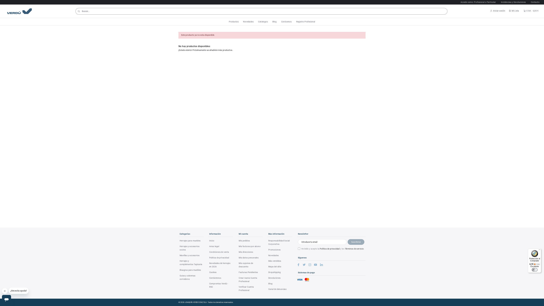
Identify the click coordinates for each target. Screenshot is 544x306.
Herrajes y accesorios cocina (189, 248)
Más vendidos (274, 261)
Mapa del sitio (274, 266)
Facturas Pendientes (248, 272)
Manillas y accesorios (189, 255)
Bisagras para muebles (190, 270)
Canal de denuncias (277, 289)
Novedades (273, 255)
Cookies (213, 272)
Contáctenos (215, 278)
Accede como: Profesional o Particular (478, 2)
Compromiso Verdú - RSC (218, 285)
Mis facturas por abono (250, 246)
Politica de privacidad (219, 258)
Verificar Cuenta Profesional (246, 288)
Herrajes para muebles (190, 241)
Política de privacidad (330, 249)
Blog (270, 283)
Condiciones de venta (219, 252)
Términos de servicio (354, 249)
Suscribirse (356, 242)
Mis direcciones (246, 252)
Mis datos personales (249, 258)
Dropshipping (274, 272)
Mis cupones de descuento (246, 265)
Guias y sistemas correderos (187, 277)
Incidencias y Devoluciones (513, 2)
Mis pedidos (244, 241)
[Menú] (539, 250)
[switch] (534, 269)
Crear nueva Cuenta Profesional (248, 279)
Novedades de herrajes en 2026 (219, 265)
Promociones (274, 250)
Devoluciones (274, 278)
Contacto (535, 2)
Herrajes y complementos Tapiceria (191, 262)
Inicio (211, 241)
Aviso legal (214, 246)
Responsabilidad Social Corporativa (279, 242)
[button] (234, 21)
